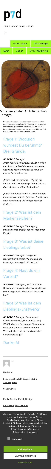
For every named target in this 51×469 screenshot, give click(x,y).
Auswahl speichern (25, 456)
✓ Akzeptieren (25, 449)
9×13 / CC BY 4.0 (39, 50)
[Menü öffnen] (5, 33)
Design (19, 50)
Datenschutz (21, 405)
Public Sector (20, 43)
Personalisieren (25, 462)
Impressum (8, 405)
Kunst (6, 50)
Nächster (8, 372)
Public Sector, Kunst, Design (18, 26)
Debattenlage (41, 43)
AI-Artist (7, 382)
